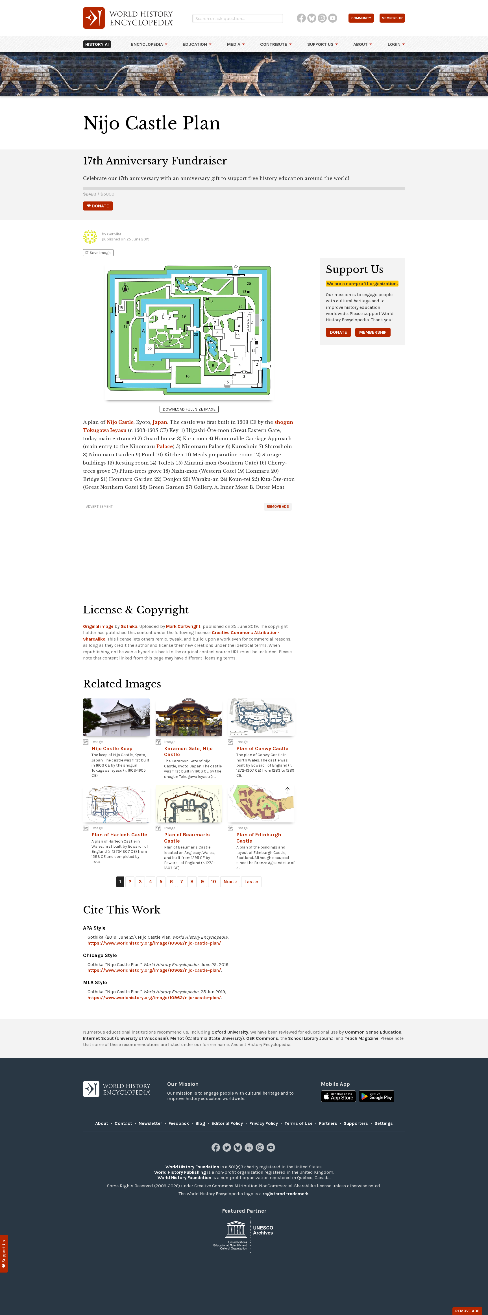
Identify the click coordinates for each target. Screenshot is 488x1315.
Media (233, 44)
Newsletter (150, 1123)
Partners (328, 1123)
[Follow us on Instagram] (260, 1150)
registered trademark (286, 1193)
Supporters (356, 1123)
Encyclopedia (147, 44)
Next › (230, 881)
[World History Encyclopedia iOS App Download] (338, 1096)
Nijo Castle (120, 422)
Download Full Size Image (189, 409)
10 (213, 881)
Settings (383, 1123)
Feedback (179, 1123)
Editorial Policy (227, 1123)
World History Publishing (180, 1172)
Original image (98, 626)
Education (195, 44)
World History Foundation (192, 1166)
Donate (338, 332)
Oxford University (230, 1032)
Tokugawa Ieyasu (105, 430)
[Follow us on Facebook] (216, 1150)
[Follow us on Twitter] (227, 1150)
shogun (283, 422)
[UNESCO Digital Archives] (244, 1234)
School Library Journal (311, 1038)
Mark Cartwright (183, 626)
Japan (160, 422)
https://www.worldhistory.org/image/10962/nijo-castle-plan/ (154, 943)
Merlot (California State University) (207, 1038)
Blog (200, 1123)
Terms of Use (298, 1123)
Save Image (97, 253)
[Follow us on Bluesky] (238, 1150)
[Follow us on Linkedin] (249, 1150)
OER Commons (262, 1038)
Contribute (273, 44)
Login (394, 44)
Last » (251, 881)
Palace (164, 446)
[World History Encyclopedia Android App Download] (376, 1096)
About (360, 44)
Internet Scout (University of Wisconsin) (125, 1038)
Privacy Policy (263, 1123)
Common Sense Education (373, 1032)
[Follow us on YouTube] (271, 1150)
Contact (123, 1123)
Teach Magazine (361, 1038)
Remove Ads (278, 506)
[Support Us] (4, 1254)
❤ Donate (98, 206)
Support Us (320, 44)
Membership (373, 332)
